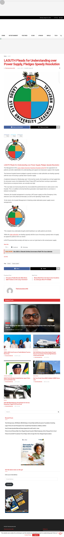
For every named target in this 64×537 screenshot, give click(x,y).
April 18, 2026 (17, 406)
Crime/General (8, 375)
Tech (55, 35)
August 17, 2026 (19, 329)
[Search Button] (61, 35)
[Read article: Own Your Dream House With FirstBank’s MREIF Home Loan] (46, 367)
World (49, 35)
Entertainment (13, 35)
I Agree (36, 535)
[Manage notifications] (60, 533)
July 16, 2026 (17, 381)
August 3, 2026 (17, 355)
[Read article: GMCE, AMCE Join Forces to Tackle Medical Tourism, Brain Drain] (17, 341)
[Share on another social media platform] (58, 127)
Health (9, 56)
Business (35, 349)
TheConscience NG (10, 68)
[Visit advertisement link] (32, 8)
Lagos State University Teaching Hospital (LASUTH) (31, 168)
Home (5, 56)
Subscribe (9, 484)
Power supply (15, 263)
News (5, 349)
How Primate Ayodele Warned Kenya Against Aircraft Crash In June (22, 428)
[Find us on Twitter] (57, 17)
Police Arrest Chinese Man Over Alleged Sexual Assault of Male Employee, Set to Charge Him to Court (31, 431)
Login (61, 17)
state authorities (14, 234)
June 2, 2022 (20, 68)
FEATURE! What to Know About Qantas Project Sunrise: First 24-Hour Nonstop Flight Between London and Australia (44, 354)
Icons (33, 35)
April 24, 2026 (46, 381)
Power (9, 263)
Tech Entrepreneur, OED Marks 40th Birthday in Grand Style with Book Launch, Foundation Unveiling (30, 423)
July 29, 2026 (46, 357)
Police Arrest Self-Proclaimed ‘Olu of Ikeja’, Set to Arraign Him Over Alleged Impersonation (28, 433)
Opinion (40, 35)
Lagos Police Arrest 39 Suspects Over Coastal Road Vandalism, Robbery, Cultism (25, 425)
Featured (24, 35)
